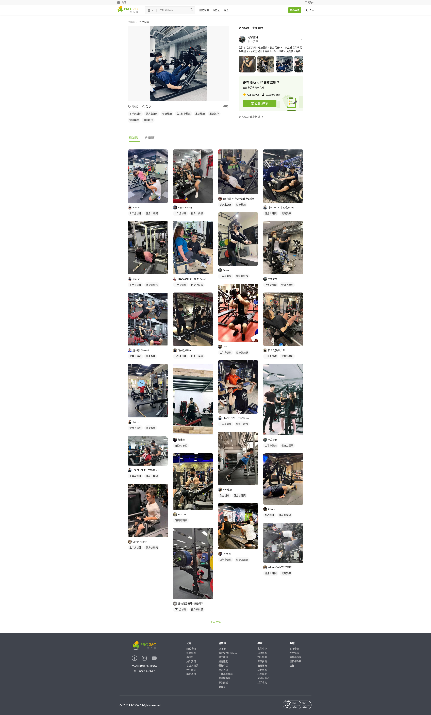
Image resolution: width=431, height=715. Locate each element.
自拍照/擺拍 (181, 445)
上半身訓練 (135, 213)
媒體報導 (191, 652)
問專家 (222, 686)
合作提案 (191, 669)
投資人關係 (192, 665)
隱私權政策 (295, 661)
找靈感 (216, 10)
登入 (311, 10)
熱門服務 (223, 656)
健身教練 (167, 113)
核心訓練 (269, 515)
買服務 (222, 648)
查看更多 (215, 622)
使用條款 (294, 652)
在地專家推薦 (226, 673)
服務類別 (204, 10)
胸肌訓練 (148, 120)
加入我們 (191, 661)
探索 (226, 10)
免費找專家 (261, 103)
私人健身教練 (183, 113)
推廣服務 (262, 665)
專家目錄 (223, 669)
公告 (292, 665)
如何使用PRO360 (228, 652)
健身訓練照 (152, 284)
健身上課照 (152, 113)
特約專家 (262, 673)
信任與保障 (295, 656)
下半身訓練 (135, 113)
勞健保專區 (263, 678)
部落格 (189, 656)
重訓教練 (200, 113)
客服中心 (294, 648)
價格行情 (223, 665)
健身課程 (134, 120)
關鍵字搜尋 (224, 678)
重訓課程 (214, 113)
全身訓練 (224, 495)
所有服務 (223, 661)
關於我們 (191, 648)
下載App (309, 2)
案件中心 (262, 648)
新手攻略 (262, 682)
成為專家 (295, 10)
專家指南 (262, 661)
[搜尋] (191, 10)
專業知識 (223, 682)
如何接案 (262, 656)
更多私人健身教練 (249, 116)
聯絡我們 (191, 673)
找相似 (152, 198)
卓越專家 (262, 669)
